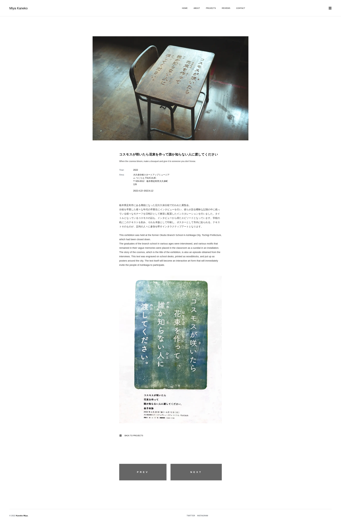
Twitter (191, 516)
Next (196, 472)
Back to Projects (134, 435)
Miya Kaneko (18, 8)
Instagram (202, 516)
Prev (143, 472)
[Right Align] (335, 507)
